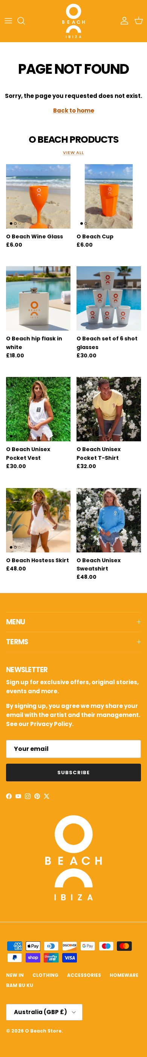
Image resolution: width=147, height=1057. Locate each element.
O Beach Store (43, 1031)
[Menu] (8, 20)
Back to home (73, 110)
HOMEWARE (124, 975)
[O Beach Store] (73, 21)
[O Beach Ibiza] (73, 898)
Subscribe (73, 772)
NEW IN (15, 975)
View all (73, 152)
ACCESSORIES (84, 975)
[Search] (25, 20)
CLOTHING (45, 975)
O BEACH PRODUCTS (74, 139)
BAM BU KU (19, 985)
